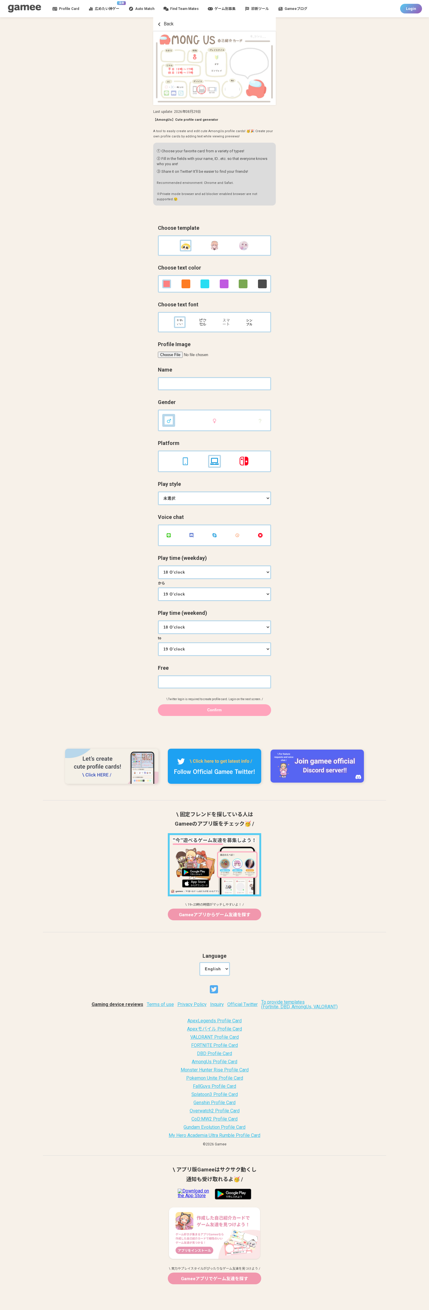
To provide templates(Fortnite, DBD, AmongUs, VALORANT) (299, 1004)
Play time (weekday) (182, 558)
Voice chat (171, 517)
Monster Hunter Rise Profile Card (215, 1070)
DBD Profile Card (214, 1053)
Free (163, 668)
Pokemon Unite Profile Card (214, 1078)
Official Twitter (242, 1004)
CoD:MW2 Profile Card (214, 1119)
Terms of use (160, 1004)
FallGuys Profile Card (214, 1086)
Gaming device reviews (117, 1004)
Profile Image (174, 344)
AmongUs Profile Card (214, 1061)
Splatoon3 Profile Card (214, 1094)
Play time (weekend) (182, 613)
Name (165, 369)
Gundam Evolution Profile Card (214, 1127)
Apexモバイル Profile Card (214, 1029)
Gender (167, 402)
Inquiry (217, 1004)
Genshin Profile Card (214, 1102)
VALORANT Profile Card (214, 1037)
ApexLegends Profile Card (214, 1021)
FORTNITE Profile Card (214, 1045)
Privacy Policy (192, 1004)
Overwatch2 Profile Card (215, 1111)
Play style (169, 484)
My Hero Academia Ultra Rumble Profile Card (214, 1135)
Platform (168, 443)
